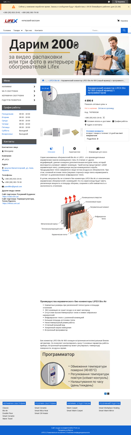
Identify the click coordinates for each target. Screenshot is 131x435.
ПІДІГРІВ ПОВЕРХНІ (11, 100)
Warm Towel (7, 419)
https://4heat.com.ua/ (11, 203)
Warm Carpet (72, 408)
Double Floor (8, 413)
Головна (7, 30)
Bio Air (5, 411)
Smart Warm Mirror (106, 411)
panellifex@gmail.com (13, 187)
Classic (6, 408)
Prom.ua (77, 428)
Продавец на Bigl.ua (65, 430)
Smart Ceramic (8, 416)
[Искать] (124, 30)
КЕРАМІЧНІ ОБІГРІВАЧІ (13, 95)
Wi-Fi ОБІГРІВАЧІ (10, 91)
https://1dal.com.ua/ (11, 197)
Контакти (39, 30)
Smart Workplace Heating (109, 408)
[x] (108, 394)
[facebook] (105, 394)
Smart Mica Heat (41, 411)
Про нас (28, 30)
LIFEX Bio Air (54, 81)
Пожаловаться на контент (56, 432)
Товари (16, 30)
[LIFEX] (11, 21)
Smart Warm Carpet (75, 411)
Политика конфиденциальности (78, 432)
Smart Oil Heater (41, 413)
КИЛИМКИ (6, 86)
